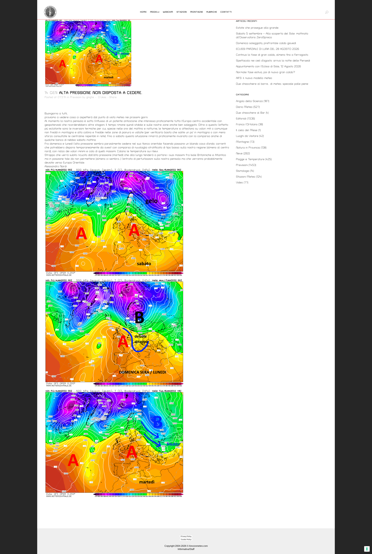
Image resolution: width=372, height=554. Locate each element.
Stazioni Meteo (245, 176)
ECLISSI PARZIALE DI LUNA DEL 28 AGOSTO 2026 (267, 49)
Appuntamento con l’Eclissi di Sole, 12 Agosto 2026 (268, 66)
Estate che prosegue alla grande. (257, 27)
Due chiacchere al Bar (250, 112)
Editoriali (241, 118)
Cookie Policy (186, 539)
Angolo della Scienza (249, 101)
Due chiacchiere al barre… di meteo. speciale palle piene (272, 84)
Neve (239, 153)
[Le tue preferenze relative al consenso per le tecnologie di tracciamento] (367, 549)
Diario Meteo (244, 107)
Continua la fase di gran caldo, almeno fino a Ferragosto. (272, 54)
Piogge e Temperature (250, 159)
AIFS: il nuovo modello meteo (254, 78)
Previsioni (75, 97)
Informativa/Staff (186, 549)
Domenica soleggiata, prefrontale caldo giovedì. (266, 43)
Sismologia (242, 171)
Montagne (242, 141)
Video (239, 182)
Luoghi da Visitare (247, 136)
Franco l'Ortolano (246, 124)
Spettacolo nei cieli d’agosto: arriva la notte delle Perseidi (273, 60)
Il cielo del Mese (246, 130)
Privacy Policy (186, 536)
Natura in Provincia (248, 147)
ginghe (90, 97)
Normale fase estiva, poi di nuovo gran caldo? (265, 72)
